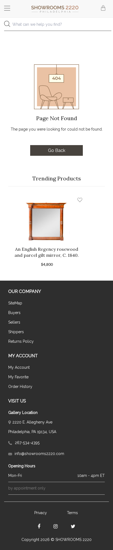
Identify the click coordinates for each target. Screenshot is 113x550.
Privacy (40, 513)
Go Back (56, 150)
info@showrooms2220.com (38, 453)
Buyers (14, 312)
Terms (72, 513)
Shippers (16, 332)
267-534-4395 (26, 442)
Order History (20, 386)
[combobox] (56, 26)
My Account (19, 367)
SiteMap (15, 303)
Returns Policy (21, 341)
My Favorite (18, 377)
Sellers (14, 322)
